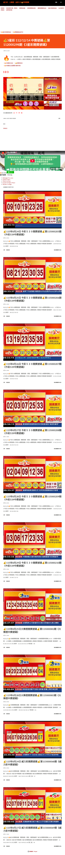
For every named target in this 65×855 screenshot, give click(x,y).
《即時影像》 (9, 10)
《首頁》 (2, 8)
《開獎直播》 (22, 8)
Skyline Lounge (7, 184)
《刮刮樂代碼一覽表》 (11, 8)
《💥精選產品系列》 (18, 32)
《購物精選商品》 (42, 8)
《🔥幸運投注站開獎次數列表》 (12, 65)
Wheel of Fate (7, 181)
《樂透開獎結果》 (31, 8)
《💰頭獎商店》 (18, 63)
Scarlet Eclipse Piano (9, 182)
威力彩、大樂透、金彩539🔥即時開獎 (16, 2)
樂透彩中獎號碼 (13, 118)
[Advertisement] (32, 21)
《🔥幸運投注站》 (8, 63)
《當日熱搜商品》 (52, 8)
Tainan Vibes (6, 179)
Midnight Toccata (8, 178)
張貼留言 (5, 128)
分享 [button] (59, 118)
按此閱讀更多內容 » (58, 249)
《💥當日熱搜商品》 (6, 32)
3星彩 (8, 118)
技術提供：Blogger (33, 851)
